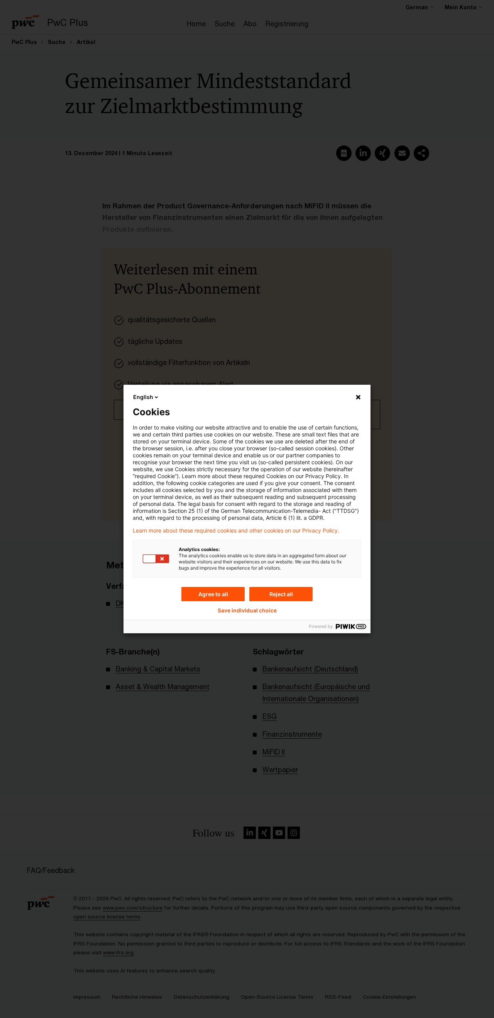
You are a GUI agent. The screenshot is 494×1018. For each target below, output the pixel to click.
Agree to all (213, 594)
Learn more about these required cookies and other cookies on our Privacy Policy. (236, 531)
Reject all (281, 594)
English (143, 397)
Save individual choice (247, 610)
